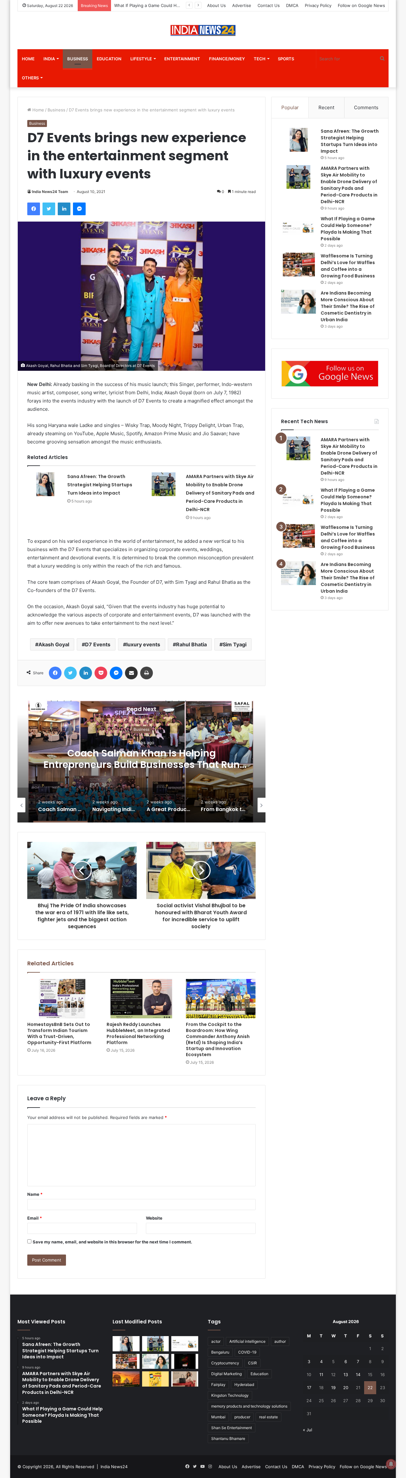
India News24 (114, 1466)
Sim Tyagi (234, 644)
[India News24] (203, 30)
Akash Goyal (53, 644)
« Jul (307, 1429)
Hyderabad (244, 1384)
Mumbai (218, 1417)
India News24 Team (50, 191)
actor (215, 1341)
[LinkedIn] (64, 209)
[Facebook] (33, 209)
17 (309, 1387)
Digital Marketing (226, 1373)
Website (154, 1218)
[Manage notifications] (391, 1464)
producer (242, 1417)
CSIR (252, 1363)
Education (109, 58)
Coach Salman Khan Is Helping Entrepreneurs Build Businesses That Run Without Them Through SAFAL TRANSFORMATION (141, 771)
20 (345, 1387)
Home (28, 58)
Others (30, 77)
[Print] (146, 673)
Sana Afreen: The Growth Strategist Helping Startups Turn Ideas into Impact (99, 484)
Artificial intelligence (247, 1341)
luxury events (143, 644)
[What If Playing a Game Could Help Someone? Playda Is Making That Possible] (298, 227)
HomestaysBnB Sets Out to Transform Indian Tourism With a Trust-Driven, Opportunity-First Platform (59, 1033)
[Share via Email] (131, 673)
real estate (268, 1417)
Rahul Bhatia (191, 644)
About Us (216, 5)
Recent (326, 107)
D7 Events (97, 644)
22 (370, 1387)
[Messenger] (79, 209)
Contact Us (269, 5)
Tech (259, 58)
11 (321, 1374)
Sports (286, 58)
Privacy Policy (318, 5)
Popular (290, 107)
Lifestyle (141, 58)
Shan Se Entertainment (231, 1427)
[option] (141, 759)
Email (34, 1218)
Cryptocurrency (225, 1363)
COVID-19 (247, 1352)
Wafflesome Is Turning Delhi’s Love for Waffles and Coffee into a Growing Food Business (348, 537)
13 (346, 1374)
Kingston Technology (230, 1395)
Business (77, 58)
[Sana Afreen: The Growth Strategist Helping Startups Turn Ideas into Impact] (45, 484)
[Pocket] (101, 673)
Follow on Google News (361, 5)
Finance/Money (227, 58)
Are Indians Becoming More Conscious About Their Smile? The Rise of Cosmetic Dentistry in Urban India (348, 306)
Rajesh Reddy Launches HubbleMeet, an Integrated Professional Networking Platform (138, 1033)
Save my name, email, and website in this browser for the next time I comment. (112, 1241)
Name (35, 1194)
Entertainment (182, 58)
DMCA (292, 5)
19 (333, 1387)
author (280, 1341)
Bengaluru (220, 1352)
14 (358, 1374)
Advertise (241, 5)
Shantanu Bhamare (228, 1438)
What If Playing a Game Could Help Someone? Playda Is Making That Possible (348, 500)
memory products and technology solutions (249, 1406)
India (49, 58)
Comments (366, 107)
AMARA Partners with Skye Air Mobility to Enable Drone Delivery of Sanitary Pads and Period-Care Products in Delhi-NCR (220, 493)
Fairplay (218, 1384)
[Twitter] (49, 209)
